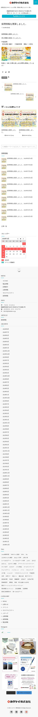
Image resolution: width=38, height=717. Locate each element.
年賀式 (11, 579)
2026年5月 (6, 338)
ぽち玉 (34, 560)
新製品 (11, 582)
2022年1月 (6, 448)
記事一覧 (4, 226)
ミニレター (10, 573)
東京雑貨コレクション (7, 588)
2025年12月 (6, 351)
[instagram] (11, 712)
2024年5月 (6, 388)
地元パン (14, 576)
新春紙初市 (4, 582)
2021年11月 (6, 451)
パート (22, 570)
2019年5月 (6, 529)
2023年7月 (6, 404)
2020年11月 (6, 476)
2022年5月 (6, 438)
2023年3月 (6, 413)
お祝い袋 (25, 557)
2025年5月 (6, 363)
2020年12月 (6, 473)
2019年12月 (6, 507)
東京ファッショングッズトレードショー (12, 585)
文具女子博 (30, 579)
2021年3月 (6, 466)
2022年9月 (6, 426)
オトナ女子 (5, 567)
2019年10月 (6, 513)
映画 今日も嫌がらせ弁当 (22, 582)
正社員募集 (18, 588)
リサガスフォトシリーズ (21, 573)
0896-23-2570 (20, 16)
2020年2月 (6, 501)
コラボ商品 (19, 567)
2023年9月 (6, 401)
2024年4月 (6, 391)
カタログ (11, 567)
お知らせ (5, 604)
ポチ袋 (3, 573)
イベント (5, 607)
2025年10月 (6, 354)
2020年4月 (6, 495)
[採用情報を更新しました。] (10, 118)
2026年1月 (6, 348)
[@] (6, 633)
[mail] (26, 712)
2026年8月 (6, 329)
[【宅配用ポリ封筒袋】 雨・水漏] (10, 646)
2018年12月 (6, 545)
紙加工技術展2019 (6, 591)
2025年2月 (6, 373)
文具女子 (23, 579)
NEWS (5, 601)
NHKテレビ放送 (15, 554)
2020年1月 (6, 504)
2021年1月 (6, 470)
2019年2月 (6, 538)
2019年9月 (6, 516)
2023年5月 (6, 407)
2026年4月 (6, 341)
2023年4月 (6, 410)
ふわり (28, 560)
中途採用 (32, 573)
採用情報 (4, 77)
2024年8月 (6, 379)
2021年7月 (6, 460)
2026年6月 (6, 335)
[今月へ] (20, 238)
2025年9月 (6, 357)
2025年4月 (6, 366)
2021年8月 (6, 457)
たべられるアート (6, 560)
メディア (5, 613)
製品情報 (5, 284)
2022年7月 (6, 432)
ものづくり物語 (12, 563)
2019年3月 (6, 535)
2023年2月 (6, 416)
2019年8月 (6, 520)
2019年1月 (6, 541)
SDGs (22, 554)
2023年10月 (6, 398)
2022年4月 (6, 441)
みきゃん (4, 563)
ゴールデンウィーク (29, 567)
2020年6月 (6, 488)
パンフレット (15, 570)
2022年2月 (6, 445)
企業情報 (5, 290)
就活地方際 (4, 579)
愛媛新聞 (17, 579)
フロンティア (29, 570)
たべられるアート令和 (19, 560)
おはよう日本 (17, 557)
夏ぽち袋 (21, 576)
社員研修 (25, 588)
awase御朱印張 (5, 554)
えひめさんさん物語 (7, 557)
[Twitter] (6, 72)
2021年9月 (6, 454)
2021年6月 (6, 463)
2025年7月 (6, 360)
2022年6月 (6, 435)
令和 (3, 576)
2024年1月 (6, 395)
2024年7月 (6, 382)
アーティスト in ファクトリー (26, 563)
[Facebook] (2, 72)
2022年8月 (6, 429)
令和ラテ (8, 576)
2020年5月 (6, 491)
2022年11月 (6, 423)
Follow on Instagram (25, 692)
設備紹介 (5, 287)
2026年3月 (6, 345)
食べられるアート (17, 591)
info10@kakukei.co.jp (10, 311)
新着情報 (3, 320)
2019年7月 (6, 523)
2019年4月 (6, 532)
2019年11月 (6, 510)
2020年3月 (6, 498)
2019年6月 (6, 526)
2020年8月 (6, 482)
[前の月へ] (17, 238)
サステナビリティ (8, 293)
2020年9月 (6, 479)
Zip (26, 554)
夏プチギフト (28, 576)
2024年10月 (6, 376)
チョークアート (6, 570)
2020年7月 (6, 485)
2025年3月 (6, 370)
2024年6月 (6, 385)
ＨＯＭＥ (5, 281)
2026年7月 (6, 332)
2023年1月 (6, 420)
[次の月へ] (24, 238)
